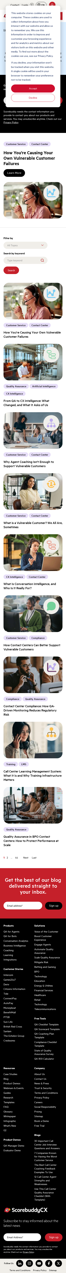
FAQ (6, 1106)
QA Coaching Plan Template (44, 1035)
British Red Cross (13, 1026)
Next (25, 857)
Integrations (10, 959)
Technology (40, 976)
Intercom (8, 975)
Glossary (8, 1111)
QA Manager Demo (14, 1145)
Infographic (10, 1121)
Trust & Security (43, 1088)
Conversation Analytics (16, 940)
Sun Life (8, 1021)
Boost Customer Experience (43, 937)
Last (34, 857)
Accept (33, 88)
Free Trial (39, 1125)
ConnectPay (10, 998)
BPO (36, 971)
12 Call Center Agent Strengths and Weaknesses (45, 1180)
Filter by (8, 238)
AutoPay (8, 1003)
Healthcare (40, 995)
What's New (10, 1125)
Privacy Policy (11, 122)
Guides (7, 1092)
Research (8, 1097)
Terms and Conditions (46, 1092)
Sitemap (38, 1116)
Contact (15, 5)
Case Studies (10, 1074)
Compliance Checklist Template (45, 1043)
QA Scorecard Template (47, 1029)
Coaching (9, 950)
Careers (38, 1102)
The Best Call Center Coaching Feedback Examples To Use (45, 1168)
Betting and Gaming (45, 967)
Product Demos (12, 1083)
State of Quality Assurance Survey (44, 1052)
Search (11, 270)
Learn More (14, 173)
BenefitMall (10, 1012)
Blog (6, 1078)
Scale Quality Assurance (47, 957)
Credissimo (9, 1040)
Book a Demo (41, 1121)
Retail (37, 999)
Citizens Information (14, 989)
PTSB (7, 1017)
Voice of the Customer (46, 931)
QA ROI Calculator (44, 1058)
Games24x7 (10, 979)
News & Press (41, 1083)
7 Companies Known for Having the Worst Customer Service (45, 1156)
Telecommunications (45, 1009)
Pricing (38, 1111)
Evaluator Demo (12, 1150)
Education (39, 981)
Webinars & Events (14, 1088)
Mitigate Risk (41, 962)
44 (16, 857)
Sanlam (7, 1031)
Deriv (6, 984)
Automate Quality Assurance (43, 951)
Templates (9, 1102)
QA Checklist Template (46, 1024)
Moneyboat (10, 1007)
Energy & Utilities (43, 985)
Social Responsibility (45, 1106)
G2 (5, 1130)
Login (25, 5)
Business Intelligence (15, 945)
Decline (33, 97)
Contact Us (40, 1078)
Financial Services (43, 990)
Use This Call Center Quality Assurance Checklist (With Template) (45, 1194)
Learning (8, 955)
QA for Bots (10, 936)
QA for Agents (11, 931)
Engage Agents (42, 944)
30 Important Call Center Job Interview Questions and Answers (47, 1144)
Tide (6, 993)
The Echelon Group (14, 1035)
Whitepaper (10, 1116)
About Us (39, 1074)
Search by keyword (14, 253)
